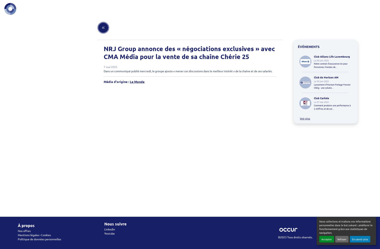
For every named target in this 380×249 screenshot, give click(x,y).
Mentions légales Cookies (34, 235)
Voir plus (305, 118)
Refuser (341, 239)
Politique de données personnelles (39, 239)
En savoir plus (360, 239)
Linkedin (109, 229)
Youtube (109, 233)
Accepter (326, 239)
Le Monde (137, 82)
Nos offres (24, 231)
